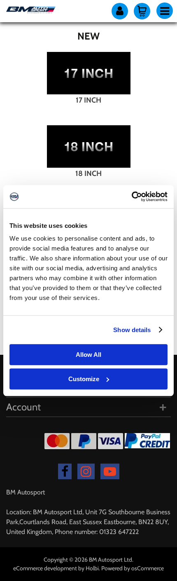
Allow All (88, 354)
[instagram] (86, 471)
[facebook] (65, 471)
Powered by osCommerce (132, 568)
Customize (83, 378)
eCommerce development (45, 568)
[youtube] (109, 471)
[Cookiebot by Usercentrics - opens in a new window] (131, 196)
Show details (132, 329)
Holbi (92, 568)
